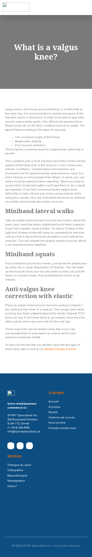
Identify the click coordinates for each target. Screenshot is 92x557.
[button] (41, 7)
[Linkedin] (20, 445)
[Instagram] (29, 445)
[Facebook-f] (10, 445)
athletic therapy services (60, 349)
